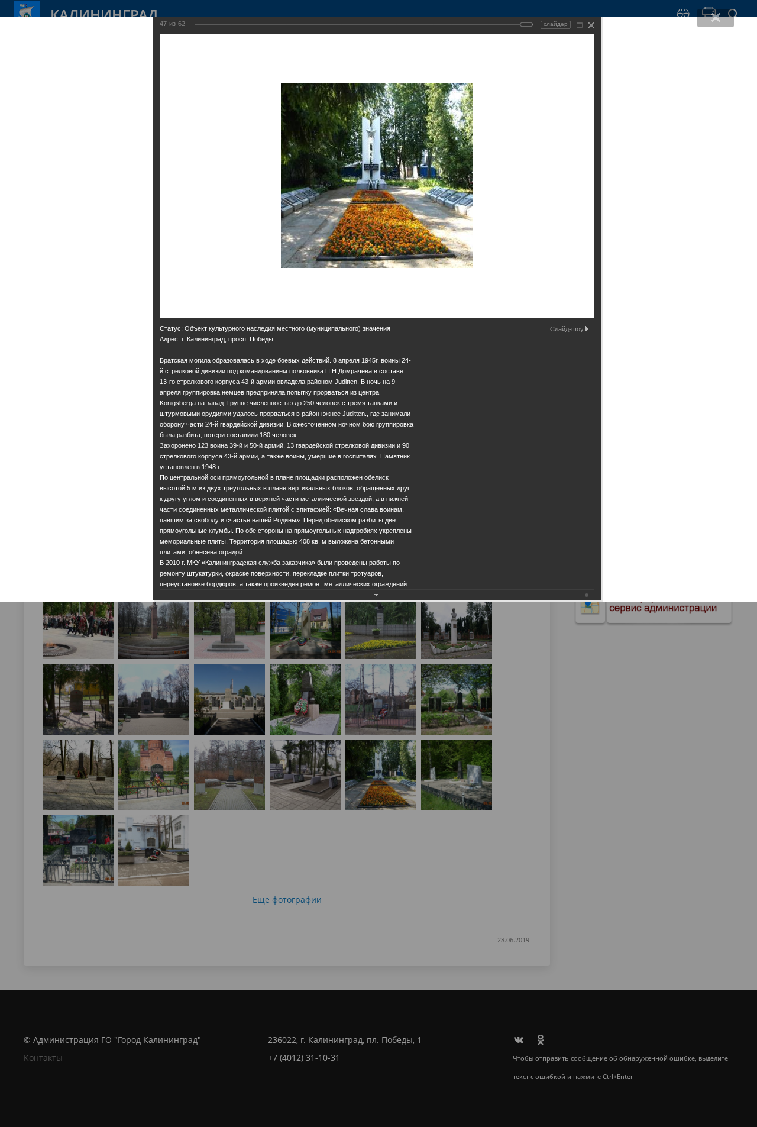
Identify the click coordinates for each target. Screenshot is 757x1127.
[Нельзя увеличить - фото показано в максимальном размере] (579, 25)
